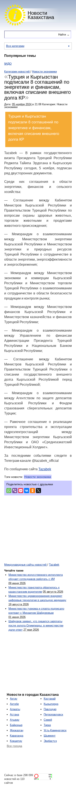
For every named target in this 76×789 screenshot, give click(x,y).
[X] (38, 490)
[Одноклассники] (32, 490)
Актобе (14, 704)
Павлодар (50, 709)
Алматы (15, 709)
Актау (13, 698)
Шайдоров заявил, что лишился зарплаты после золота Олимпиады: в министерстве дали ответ (35, 625)
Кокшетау (16, 741)
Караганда (16, 735)
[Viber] (14, 490)
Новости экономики (37, 477)
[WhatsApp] (8, 490)
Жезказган (16, 730)
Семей (48, 719)
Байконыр (16, 725)
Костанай (50, 698)
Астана (14, 714)
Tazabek (44, 469)
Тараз (47, 725)
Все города (14, 746)
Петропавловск (53, 714)
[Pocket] (20, 490)
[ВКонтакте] (26, 490)
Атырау (14, 719)
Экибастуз (50, 741)
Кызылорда (51, 704)
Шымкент (50, 735)
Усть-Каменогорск (55, 730)
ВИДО (4, 63)
